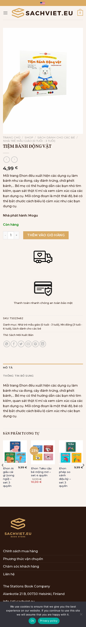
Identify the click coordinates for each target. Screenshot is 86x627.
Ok (32, 620)
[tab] (43, 368)
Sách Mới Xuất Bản (21, 334)
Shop (29, 137)
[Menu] (5, 13)
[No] (81, 615)
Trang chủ (11, 137)
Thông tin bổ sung (18, 375)
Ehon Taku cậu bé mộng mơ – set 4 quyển (41, 472)
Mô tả (8, 367)
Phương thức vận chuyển (23, 559)
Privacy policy (49, 620)
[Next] (83, 473)
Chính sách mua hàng (20, 551)
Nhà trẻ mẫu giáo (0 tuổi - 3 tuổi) (29, 140)
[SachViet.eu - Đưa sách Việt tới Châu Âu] (42, 13)
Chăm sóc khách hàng (21, 566)
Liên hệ (9, 574)
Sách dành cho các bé (56, 137)
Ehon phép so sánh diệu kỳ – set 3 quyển (65, 477)
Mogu (33, 215)
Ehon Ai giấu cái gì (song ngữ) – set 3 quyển (8, 477)
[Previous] (3, 473)
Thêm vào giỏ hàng (46, 235)
